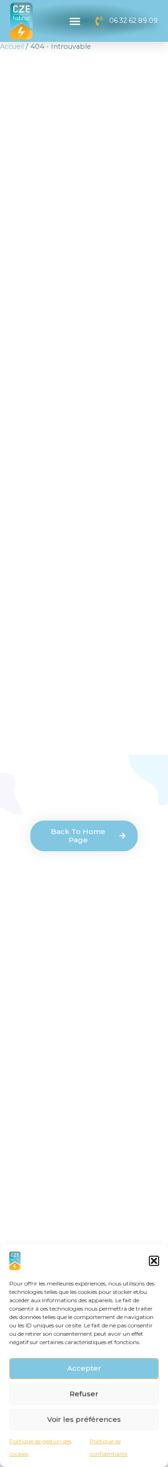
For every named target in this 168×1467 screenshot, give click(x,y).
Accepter (84, 1368)
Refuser (84, 1393)
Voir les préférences (84, 1419)
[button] (154, 1260)
